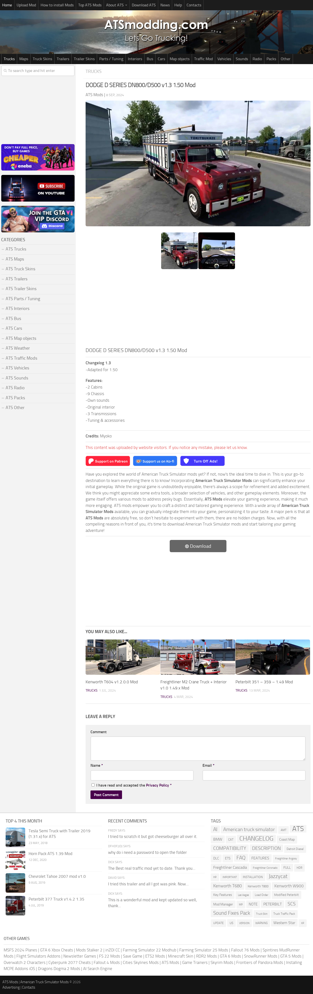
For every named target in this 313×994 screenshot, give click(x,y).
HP (215, 877)
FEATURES (260, 858)
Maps (23, 59)
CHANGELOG (256, 838)
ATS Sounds (17, 378)
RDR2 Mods (206, 956)
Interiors (135, 59)
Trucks (9, 59)
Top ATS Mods (89, 5)
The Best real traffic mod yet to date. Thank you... (151, 868)
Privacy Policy (157, 785)
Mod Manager (223, 904)
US (231, 923)
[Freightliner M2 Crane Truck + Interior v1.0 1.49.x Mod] (197, 657)
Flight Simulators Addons (38, 956)
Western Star (284, 922)
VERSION (244, 923)
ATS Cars (14, 328)
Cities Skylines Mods (141, 962)
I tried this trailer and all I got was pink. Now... (148, 883)
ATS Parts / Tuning (23, 298)
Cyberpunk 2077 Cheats (69, 962)
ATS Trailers (16, 279)
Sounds (242, 59)
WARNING (261, 923)
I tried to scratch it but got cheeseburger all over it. (152, 836)
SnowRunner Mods (260, 956)
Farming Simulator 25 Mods (203, 950)
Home (7, 5)
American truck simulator (249, 829)
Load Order (261, 895)
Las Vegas (243, 895)
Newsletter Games (79, 956)
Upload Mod (26, 5)
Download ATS (144, 5)
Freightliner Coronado (265, 867)
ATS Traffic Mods (21, 358)
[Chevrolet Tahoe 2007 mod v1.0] (15, 883)
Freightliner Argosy (286, 858)
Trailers (63, 59)
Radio (257, 59)
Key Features (222, 895)
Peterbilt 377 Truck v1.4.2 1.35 (56, 899)
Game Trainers (195, 962)
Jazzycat (278, 876)
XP (302, 923)
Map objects (180, 59)
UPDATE (218, 923)
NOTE (253, 904)
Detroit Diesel (295, 849)
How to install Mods (57, 5)
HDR (299, 867)
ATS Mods (170, 962)
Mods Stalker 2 (89, 950)
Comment (98, 732)
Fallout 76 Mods (245, 950)
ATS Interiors (17, 308)
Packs (271, 59)
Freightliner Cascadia (230, 867)
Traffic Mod (203, 59)
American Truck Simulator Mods (44, 982)
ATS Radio (15, 387)
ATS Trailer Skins (21, 288)
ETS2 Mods (155, 956)
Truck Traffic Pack (284, 913)
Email (208, 765)
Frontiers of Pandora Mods (259, 962)
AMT (283, 830)
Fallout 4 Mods (107, 962)
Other (286, 59)
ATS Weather (18, 348)
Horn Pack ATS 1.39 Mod (50, 853)
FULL (287, 868)
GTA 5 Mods (291, 956)
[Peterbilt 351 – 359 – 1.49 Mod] (272, 657)
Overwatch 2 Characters (24, 962)
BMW (217, 839)
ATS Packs (15, 397)
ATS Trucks (16, 249)
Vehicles (224, 59)
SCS (292, 904)
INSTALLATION (253, 877)
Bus (150, 59)
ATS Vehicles (17, 368)
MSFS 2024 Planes (20, 950)
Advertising (11, 987)
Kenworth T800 (258, 886)
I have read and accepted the (134, 785)
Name (96, 765)
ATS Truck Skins (20, 269)
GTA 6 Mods (230, 956)
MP (241, 904)
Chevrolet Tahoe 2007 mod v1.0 (57, 876)
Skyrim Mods (222, 962)
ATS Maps (15, 259)
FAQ (241, 858)
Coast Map (287, 839)
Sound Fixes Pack (231, 913)
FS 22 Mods (109, 956)
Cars (161, 59)
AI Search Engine (97, 968)
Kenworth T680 (227, 885)
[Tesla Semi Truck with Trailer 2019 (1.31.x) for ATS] (15, 837)
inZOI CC (112, 950)
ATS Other (15, 407)
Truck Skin (262, 913)
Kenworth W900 (289, 885)
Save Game (132, 956)
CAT (231, 839)
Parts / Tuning (111, 59)
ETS (228, 858)
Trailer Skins (84, 59)
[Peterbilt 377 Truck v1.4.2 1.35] (15, 905)
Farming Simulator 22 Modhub (149, 950)
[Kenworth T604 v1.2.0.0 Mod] (123, 657)
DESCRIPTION (266, 848)
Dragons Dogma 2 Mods (59, 968)
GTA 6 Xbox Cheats (56, 950)
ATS (298, 829)
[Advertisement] (198, 309)
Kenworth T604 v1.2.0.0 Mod (112, 681)
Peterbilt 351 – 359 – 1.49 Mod (264, 681)
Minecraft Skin (180, 956)
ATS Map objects (21, 338)
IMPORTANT (230, 877)
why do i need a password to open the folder (147, 852)
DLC (216, 858)
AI (215, 829)
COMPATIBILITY (229, 848)
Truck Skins (42, 59)
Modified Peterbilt (286, 895)
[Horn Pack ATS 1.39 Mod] (15, 860)
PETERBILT (272, 904)
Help (178, 5)
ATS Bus (13, 318)
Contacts (194, 5)
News (165, 5)
